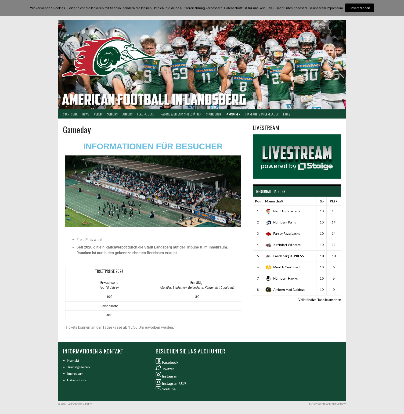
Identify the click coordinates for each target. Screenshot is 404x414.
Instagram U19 (174, 383)
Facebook (170, 362)
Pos (258, 201)
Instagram (170, 376)
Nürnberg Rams (284, 222)
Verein (98, 114)
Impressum (75, 373)
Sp (322, 201)
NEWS (85, 114)
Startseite (70, 114)
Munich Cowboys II (287, 267)
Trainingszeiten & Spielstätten (180, 114)
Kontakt (73, 360)
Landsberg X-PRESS (288, 256)
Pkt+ (334, 201)
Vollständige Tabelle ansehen (319, 300)
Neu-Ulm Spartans (286, 211)
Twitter (168, 369)
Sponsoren (213, 114)
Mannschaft (274, 201)
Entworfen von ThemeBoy (327, 404)
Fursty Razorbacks (286, 233)
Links (286, 114)
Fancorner (233, 114)
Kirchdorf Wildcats (287, 245)
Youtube (169, 389)
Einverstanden (359, 8)
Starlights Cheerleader (261, 114)
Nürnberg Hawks (285, 278)
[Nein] (398, 8)
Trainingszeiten (78, 367)
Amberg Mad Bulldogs (289, 290)
